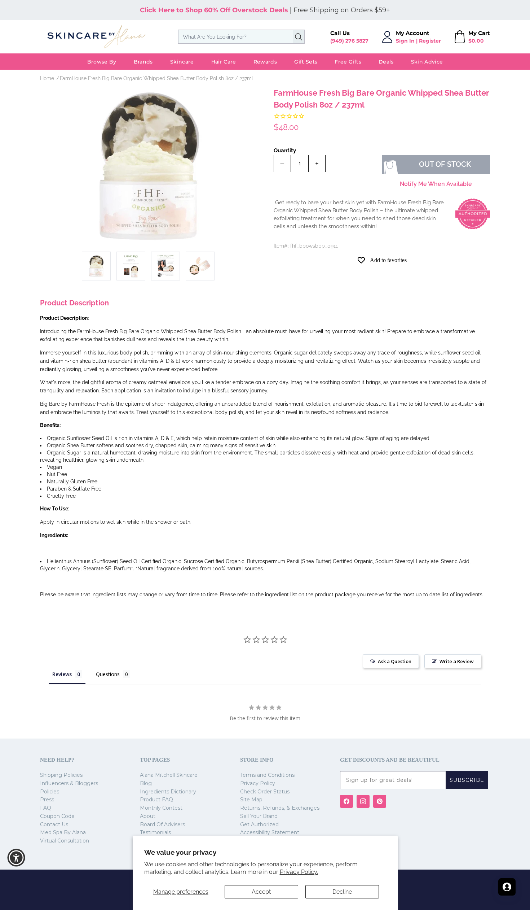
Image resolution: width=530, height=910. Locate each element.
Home (47, 78)
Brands (143, 61)
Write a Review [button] (457, 661)
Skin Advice (427, 61)
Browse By (101, 61)
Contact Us (54, 824)
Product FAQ (156, 799)
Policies (49, 791)
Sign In (405, 41)
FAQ (45, 808)
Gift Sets (305, 61)
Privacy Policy (257, 783)
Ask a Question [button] (394, 661)
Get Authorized (259, 824)
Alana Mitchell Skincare (169, 775)
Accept (261, 891)
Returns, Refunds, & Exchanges (279, 808)
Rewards (265, 61)
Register (430, 41)
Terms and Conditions (267, 775)
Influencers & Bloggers (69, 783)
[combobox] (241, 37)
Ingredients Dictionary (168, 791)
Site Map (251, 799)
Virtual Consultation (64, 840)
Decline (342, 891)
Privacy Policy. (299, 871)
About (147, 816)
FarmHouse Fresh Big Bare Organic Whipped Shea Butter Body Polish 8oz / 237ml (156, 78)
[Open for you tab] (507, 887)
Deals (386, 61)
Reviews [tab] (62, 674)
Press (47, 799)
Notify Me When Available (436, 183)
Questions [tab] (108, 674)
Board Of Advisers (162, 824)
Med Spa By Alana (63, 832)
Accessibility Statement (269, 832)
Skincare (182, 61)
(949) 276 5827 (349, 41)
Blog (146, 783)
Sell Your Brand (259, 816)
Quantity (285, 150)
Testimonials (155, 832)
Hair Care (223, 61)
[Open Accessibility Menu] (16, 858)
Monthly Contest (161, 808)
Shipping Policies (61, 775)
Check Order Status (265, 791)
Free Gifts (348, 61)
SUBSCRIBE (467, 780)
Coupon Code (57, 816)
